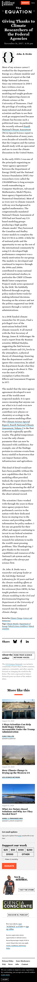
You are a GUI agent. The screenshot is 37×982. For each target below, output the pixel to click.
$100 (21, 850)
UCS (19, 835)
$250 (29, 850)
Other (26, 854)
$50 (13, 850)
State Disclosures (23, 961)
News (10, 964)
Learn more (5, 975)
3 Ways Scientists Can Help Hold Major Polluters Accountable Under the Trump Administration (18, 728)
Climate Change (16, 618)
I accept (5, 979)
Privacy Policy (7, 961)
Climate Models (13, 624)
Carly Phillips (8, 736)
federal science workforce (18, 626)
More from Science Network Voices (23, 656)
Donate (25, 3)
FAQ (4, 964)
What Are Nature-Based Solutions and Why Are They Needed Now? (17, 811)
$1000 (9, 854)
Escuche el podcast (18, 915)
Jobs (17, 964)
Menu (33, 3)
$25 (6, 850)
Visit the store (26, 890)
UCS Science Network (13, 664)
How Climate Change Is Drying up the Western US (16, 771)
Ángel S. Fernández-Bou (12, 818)
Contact (25, 964)
